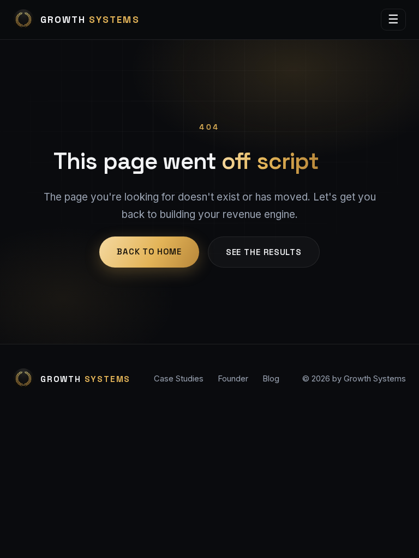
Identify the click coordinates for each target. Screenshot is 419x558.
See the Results (264, 252)
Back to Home (149, 251)
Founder (233, 379)
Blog (270, 379)
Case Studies (178, 379)
